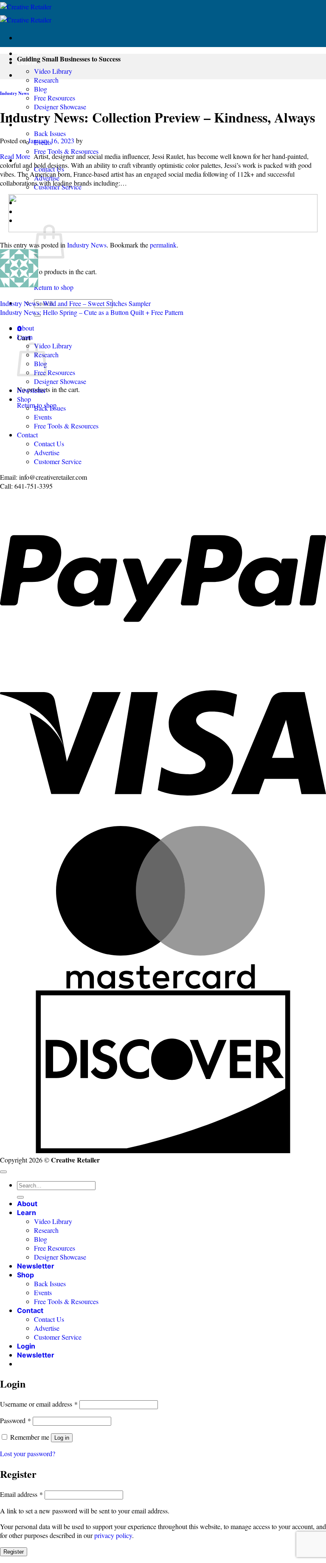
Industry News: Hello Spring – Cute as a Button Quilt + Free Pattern (91, 312)
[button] (35, 1355)
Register (13, 1552)
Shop (24, 399)
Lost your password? (27, 1453)
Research (46, 79)
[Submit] (20, 1197)
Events (43, 416)
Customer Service (58, 461)
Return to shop (53, 287)
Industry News (14, 93)
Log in (61, 1438)
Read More (15, 156)
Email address (21, 1494)
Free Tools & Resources (66, 151)
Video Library (53, 71)
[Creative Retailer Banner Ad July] (163, 229)
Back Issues (50, 133)
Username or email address (39, 1403)
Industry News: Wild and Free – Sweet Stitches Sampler (75, 303)
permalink (163, 244)
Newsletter (31, 390)
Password (15, 1420)
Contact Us (49, 443)
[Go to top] (3, 1172)
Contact (27, 434)
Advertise (46, 452)
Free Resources (54, 97)
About (27, 53)
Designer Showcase (60, 106)
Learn (25, 336)
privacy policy (113, 1535)
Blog (40, 88)
